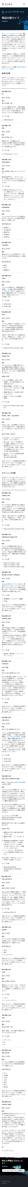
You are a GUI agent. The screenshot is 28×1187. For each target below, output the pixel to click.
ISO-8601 (19, 782)
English (4, 1183)
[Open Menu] (24, 4)
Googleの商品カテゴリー (10, 584)
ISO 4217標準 (9, 291)
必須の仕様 (20, 67)
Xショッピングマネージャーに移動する (13, 1170)
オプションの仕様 (7, 69)
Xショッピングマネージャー (11, 33)
